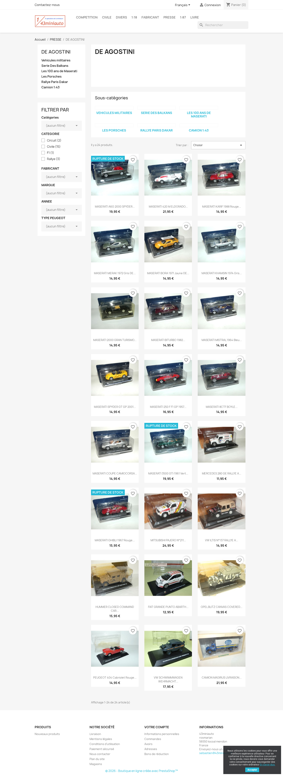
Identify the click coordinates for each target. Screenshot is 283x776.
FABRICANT (150, 17)
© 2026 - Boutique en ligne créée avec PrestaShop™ (141, 771)
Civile (54, 147)
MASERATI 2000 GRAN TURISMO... (114, 340)
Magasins (96, 764)
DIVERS (121, 17)
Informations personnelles (161, 734)
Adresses (150, 749)
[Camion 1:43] (199, 125)
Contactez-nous (47, 5)
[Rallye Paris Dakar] (156, 125)
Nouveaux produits (47, 734)
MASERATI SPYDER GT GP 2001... (115, 407)
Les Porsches (51, 77)
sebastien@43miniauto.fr (216, 753)
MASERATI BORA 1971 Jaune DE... (168, 273)
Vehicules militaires (55, 60)
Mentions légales (101, 739)
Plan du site (97, 759)
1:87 (183, 17)
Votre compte (156, 727)
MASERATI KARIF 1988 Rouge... (221, 206)
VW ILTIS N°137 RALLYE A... (221, 540)
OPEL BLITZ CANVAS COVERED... (221, 607)
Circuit (54, 140)
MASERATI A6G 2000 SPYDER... (115, 206)
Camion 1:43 (50, 87)
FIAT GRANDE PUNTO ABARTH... (168, 607)
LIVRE (194, 17)
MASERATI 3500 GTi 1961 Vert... (168, 473)
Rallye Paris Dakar (54, 82)
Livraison (95, 734)
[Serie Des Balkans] (156, 108)
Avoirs (148, 744)
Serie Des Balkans (54, 66)
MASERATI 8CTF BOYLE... (222, 407)
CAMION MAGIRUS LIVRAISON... (222, 677)
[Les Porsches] (114, 125)
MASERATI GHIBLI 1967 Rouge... (115, 540)
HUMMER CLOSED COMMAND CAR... (114, 609)
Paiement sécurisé (102, 749)
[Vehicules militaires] (114, 108)
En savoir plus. (267, 764)
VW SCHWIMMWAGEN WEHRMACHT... (168, 679)
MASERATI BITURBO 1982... (168, 340)
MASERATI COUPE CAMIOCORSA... (115, 473)
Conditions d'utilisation (105, 744)
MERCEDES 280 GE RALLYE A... (221, 473)
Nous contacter (100, 754)
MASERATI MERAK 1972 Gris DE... (115, 273)
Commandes (152, 739)
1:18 (134, 17)
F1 (50, 153)
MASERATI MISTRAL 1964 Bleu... (222, 340)
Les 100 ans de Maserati (59, 71)
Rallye (53, 159)
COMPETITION (87, 17)
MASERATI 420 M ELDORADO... (168, 206)
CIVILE (106, 17)
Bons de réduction (156, 754)
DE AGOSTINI (55, 52)
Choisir (218, 145)
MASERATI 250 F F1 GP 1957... (168, 407)
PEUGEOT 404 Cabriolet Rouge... (114, 677)
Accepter (252, 769)
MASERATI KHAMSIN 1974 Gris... (222, 273)
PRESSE (169, 17)
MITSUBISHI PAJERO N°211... (168, 540)
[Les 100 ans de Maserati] (199, 108)
